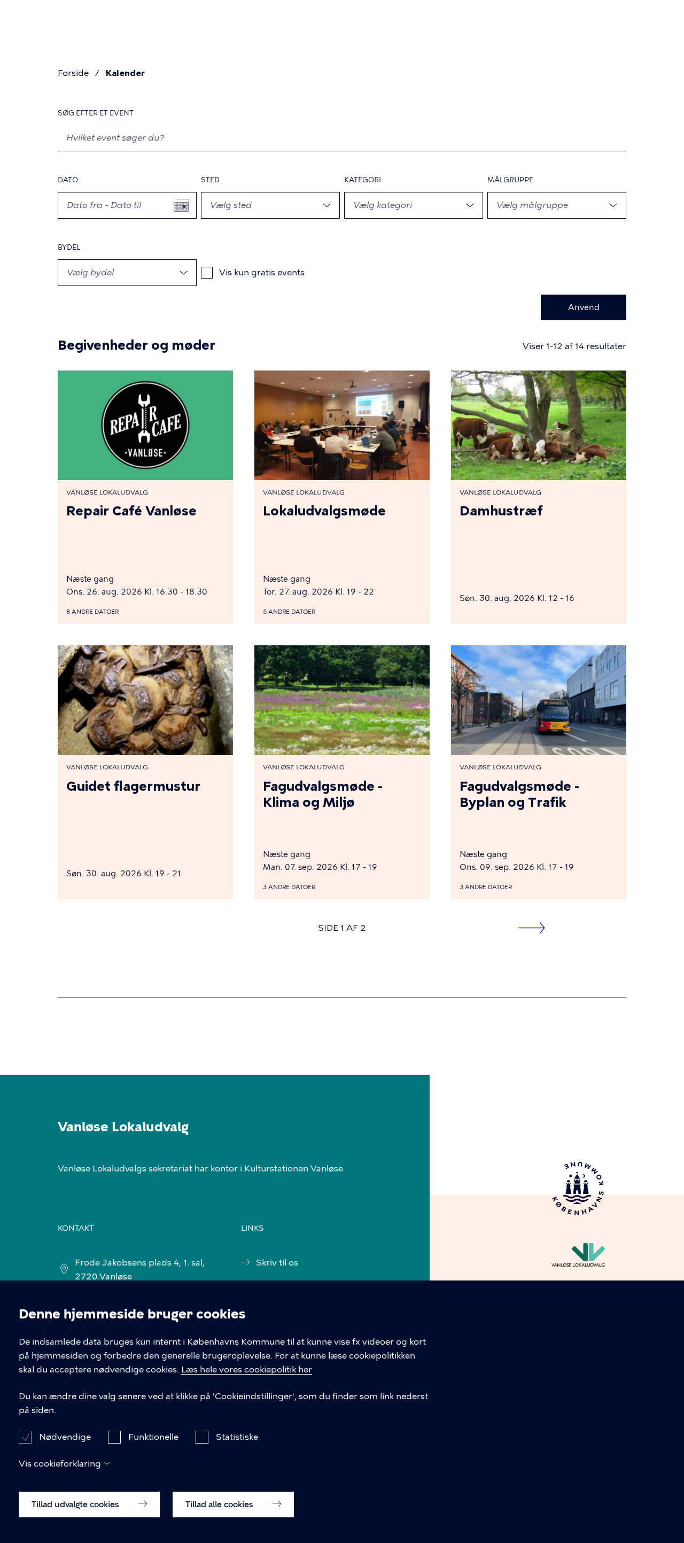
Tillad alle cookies (220, 1504)
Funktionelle (153, 1436)
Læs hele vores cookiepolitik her (246, 1369)
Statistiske (237, 1436)
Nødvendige (65, 1436)
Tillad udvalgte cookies (76, 1504)
